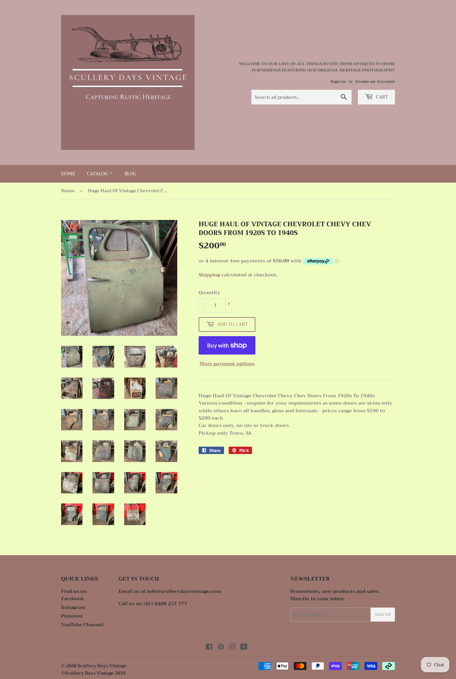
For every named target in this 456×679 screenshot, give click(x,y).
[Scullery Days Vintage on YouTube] (243, 648)
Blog (130, 174)
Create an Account (375, 81)
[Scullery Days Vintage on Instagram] (232, 648)
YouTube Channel (82, 625)
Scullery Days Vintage (102, 666)
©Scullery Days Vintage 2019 (93, 673)
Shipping (209, 275)
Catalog (98, 174)
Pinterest (72, 616)
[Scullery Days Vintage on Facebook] (209, 648)
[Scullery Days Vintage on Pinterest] (220, 648)
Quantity (209, 292)
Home (68, 174)
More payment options (227, 363)
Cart (381, 97)
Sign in (338, 81)
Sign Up (383, 614)
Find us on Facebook (74, 595)
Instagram (73, 607)
